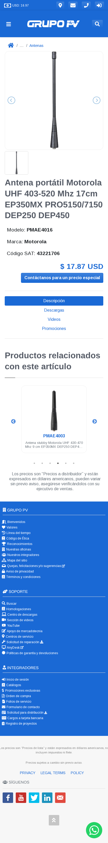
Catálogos (13, 685)
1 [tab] (34, 463)
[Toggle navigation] (10, 24)
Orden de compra (18, 696)
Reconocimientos (19, 544)
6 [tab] (73, 463)
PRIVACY (28, 773)
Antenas (36, 45)
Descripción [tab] (54, 301)
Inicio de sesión (17, 679)
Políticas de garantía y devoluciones (32, 653)
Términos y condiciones (23, 577)
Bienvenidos (16, 522)
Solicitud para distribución (25, 712)
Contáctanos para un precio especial (62, 278)
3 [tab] (50, 463)
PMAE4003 (54, 436)
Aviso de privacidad (20, 571)
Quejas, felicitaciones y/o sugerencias (34, 566)
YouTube (13, 625)
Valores (11, 527)
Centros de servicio (19, 636)
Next (94, 421)
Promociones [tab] (54, 328)
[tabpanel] (54, 422)
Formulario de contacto (23, 707)
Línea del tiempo (18, 533)
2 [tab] (42, 463)
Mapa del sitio (17, 560)
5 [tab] (65, 463)
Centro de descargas (22, 614)
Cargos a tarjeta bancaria (25, 718)
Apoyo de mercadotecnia (24, 631)
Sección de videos (19, 620)
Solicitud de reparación (23, 642)
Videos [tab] (54, 319)
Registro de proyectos (21, 723)
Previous (13, 421)
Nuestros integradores (23, 555)
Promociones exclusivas (22, 690)
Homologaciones (18, 609)
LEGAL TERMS (54, 773)
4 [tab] (58, 463)
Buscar (11, 603)
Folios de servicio (18, 701)
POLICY (77, 773)
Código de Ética (17, 538)
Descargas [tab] (54, 310)
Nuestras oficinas (18, 549)
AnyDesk (13, 647)
